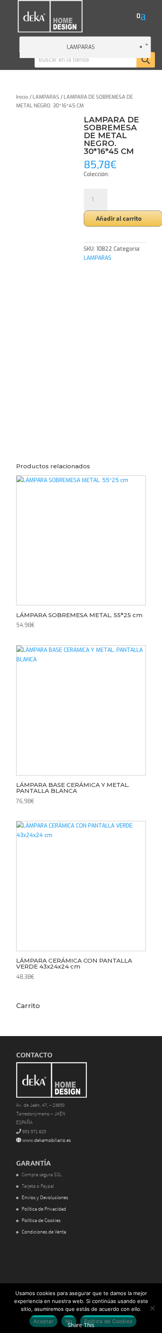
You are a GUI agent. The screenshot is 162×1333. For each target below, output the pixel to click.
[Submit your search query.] (145, 60)
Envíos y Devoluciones (45, 1197)
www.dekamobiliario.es (46, 1140)
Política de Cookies (41, 1220)
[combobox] (85, 44)
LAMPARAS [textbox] (105, 47)
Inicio (22, 97)
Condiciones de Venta (44, 1231)
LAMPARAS (46, 97)
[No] (152, 1308)
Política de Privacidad (44, 1208)
